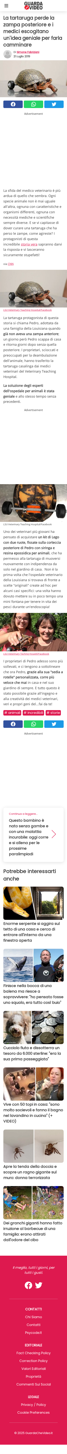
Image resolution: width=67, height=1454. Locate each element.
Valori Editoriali (33, 1368)
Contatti (33, 1324)
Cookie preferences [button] (33, 1412)
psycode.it (33, 1332)
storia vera (29, 244)
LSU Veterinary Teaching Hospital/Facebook (27, 310)
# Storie (53, 712)
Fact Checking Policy (34, 1353)
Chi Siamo (33, 1317)
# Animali (12, 712)
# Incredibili (33, 712)
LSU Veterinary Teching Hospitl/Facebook (26, 653)
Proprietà (33, 1376)
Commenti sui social (33, 1384)
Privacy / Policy (33, 1404)
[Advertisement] (33, 149)
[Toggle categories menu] (6, 5)
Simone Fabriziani (28, 52)
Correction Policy (33, 1360)
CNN (11, 264)
